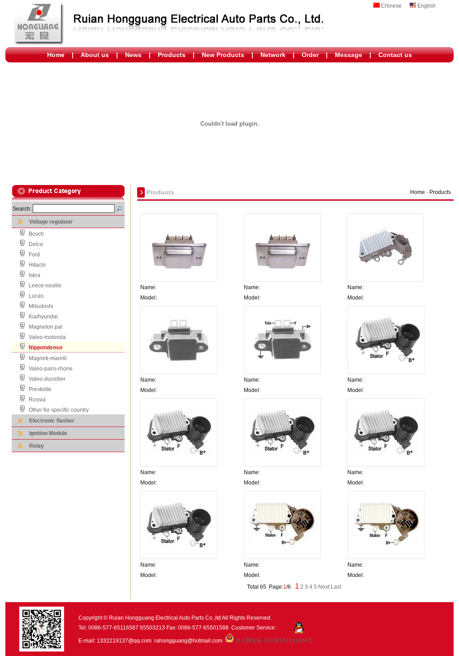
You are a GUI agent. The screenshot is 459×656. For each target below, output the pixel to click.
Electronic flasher (51, 421)
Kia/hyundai (43, 316)
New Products (223, 54)
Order (310, 54)
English (426, 6)
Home (56, 54)
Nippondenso (45, 347)
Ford (34, 254)
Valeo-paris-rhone (51, 368)
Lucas (36, 296)
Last (336, 587)
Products (172, 54)
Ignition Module (48, 433)
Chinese (391, 6)
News (133, 54)
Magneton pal (45, 327)
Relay (36, 446)
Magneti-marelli (48, 358)
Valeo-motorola (47, 337)
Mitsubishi (41, 306)
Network (273, 54)
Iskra (34, 275)
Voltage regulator (51, 222)
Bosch (36, 234)
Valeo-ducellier (47, 379)
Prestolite (40, 389)
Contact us (395, 54)
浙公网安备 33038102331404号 (273, 641)
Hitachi (37, 265)
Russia (37, 399)
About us (95, 54)
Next (323, 587)
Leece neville (45, 285)
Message (348, 54)
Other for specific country (59, 410)
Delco (36, 244)
